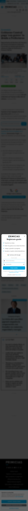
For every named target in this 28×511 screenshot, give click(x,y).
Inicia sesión (18, 274)
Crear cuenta (14, 268)
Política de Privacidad (19, 271)
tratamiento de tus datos (14, 272)
